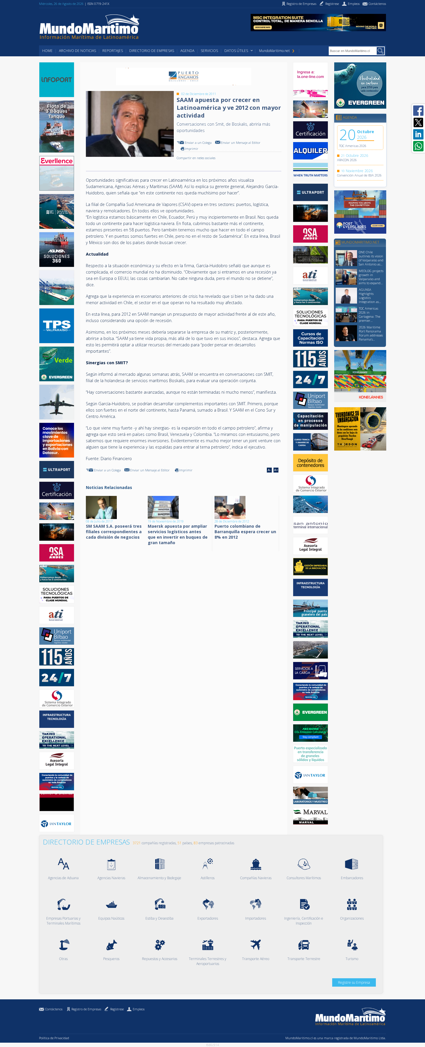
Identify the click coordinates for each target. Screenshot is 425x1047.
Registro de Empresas (86, 1009)
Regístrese (117, 1009)
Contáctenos (53, 1009)
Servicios (209, 50)
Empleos (139, 1009)
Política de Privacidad (54, 1038)
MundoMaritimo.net (274, 50)
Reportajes (112, 50)
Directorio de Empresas (151, 50)
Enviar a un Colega (198, 142)
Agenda (187, 50)
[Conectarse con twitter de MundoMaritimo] (418, 122)
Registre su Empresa (354, 982)
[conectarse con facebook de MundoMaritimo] (418, 110)
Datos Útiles (236, 50)
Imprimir (191, 148)
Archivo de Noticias (77, 50)
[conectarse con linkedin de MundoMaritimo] (418, 134)
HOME (47, 50)
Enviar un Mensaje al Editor (240, 142)
